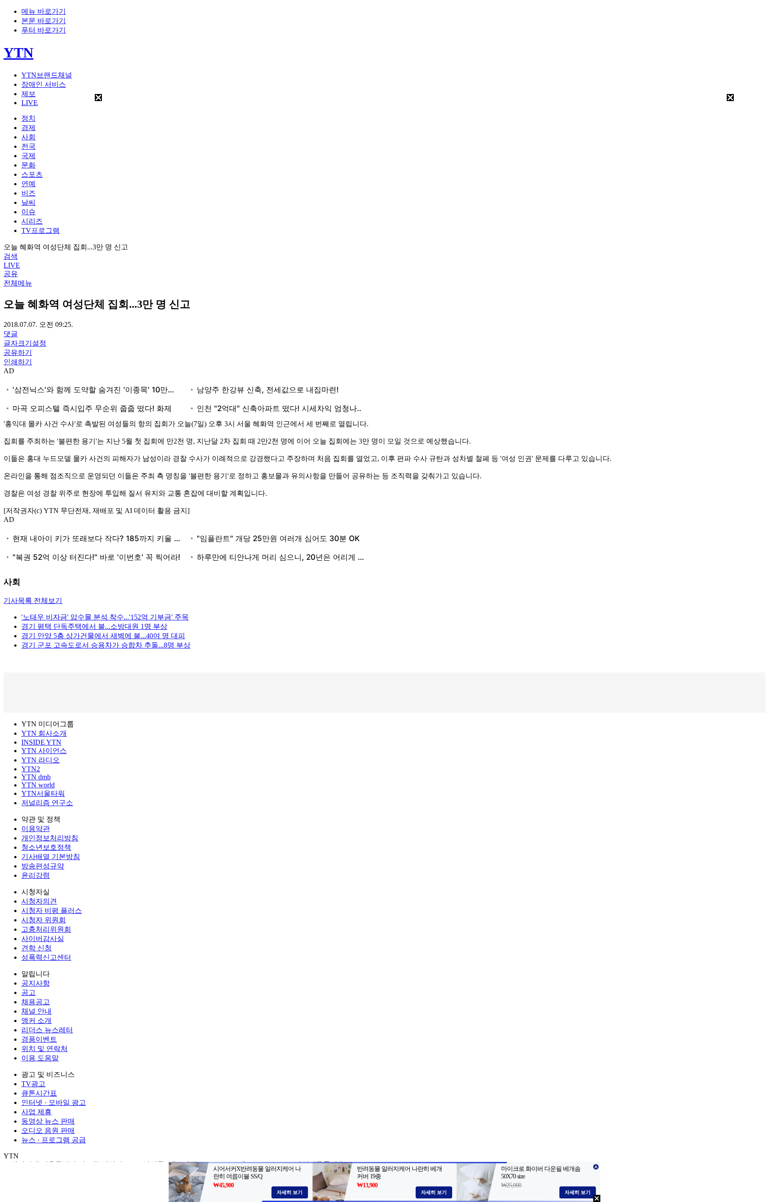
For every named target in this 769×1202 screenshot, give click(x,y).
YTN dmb (36, 777)
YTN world (38, 785)
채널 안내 (36, 1011)
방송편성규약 (42, 866)
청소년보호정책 (46, 847)
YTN (18, 53)
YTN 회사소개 (44, 733)
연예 (28, 183)
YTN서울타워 (43, 793)
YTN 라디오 (40, 760)
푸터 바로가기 (43, 30)
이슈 (28, 212)
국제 (28, 155)
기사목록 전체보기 (33, 600)
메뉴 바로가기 (43, 11)
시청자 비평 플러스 (51, 910)
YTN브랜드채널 (46, 75)
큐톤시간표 (39, 1093)
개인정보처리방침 (49, 838)
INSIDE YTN (41, 742)
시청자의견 (39, 901)
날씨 (28, 202)
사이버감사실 (42, 938)
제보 (28, 94)
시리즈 (32, 221)
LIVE (29, 102)
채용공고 (35, 1002)
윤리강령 (35, 875)
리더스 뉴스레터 (47, 1030)
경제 (28, 127)
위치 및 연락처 (44, 1048)
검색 (11, 256)
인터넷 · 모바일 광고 (53, 1102)
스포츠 (32, 174)
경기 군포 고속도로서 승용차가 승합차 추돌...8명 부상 (105, 645)
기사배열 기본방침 (50, 856)
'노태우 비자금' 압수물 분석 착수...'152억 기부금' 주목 (105, 617)
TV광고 (33, 1084)
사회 (28, 137)
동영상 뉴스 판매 (48, 1121)
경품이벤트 (39, 1039)
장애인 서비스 (43, 84)
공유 (11, 273)
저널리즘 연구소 (47, 803)
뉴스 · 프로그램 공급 (53, 1140)
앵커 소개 (36, 1020)
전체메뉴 (18, 283)
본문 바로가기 (43, 20)
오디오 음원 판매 (48, 1130)
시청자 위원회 (43, 920)
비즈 (28, 193)
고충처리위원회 (46, 929)
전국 (28, 146)
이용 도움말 (40, 1058)
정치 (28, 118)
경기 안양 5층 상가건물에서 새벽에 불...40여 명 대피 (103, 636)
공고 (28, 992)
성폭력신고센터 (46, 957)
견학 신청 (36, 948)
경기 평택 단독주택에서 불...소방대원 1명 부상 (94, 626)
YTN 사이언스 (44, 750)
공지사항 (35, 983)
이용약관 (35, 828)
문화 (28, 165)
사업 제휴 (36, 1112)
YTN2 (30, 769)
